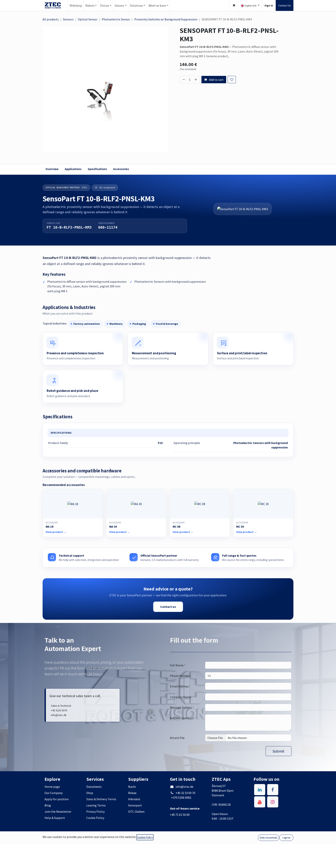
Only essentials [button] (268, 837)
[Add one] (196, 79)
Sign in (268, 5)
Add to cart (216, 80)
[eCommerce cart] (233, 5)
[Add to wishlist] (232, 79)
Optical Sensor (87, 19)
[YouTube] (259, 801)
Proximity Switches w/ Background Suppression (165, 19)
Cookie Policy (145, 837)
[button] (278, 751)
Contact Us (284, 5)
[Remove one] (183, 79)
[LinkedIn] (259, 789)
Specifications (97, 169)
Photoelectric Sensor (116, 19)
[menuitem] (76, 5)
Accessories (121, 169)
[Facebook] (272, 789)
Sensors (68, 19)
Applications (73, 169)
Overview (52, 169)
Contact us (168, 607)
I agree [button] (286, 837)
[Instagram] (272, 801)
